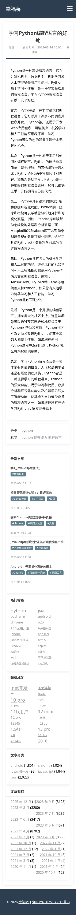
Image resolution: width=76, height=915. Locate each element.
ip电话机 (43, 663)
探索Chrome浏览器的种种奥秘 (31, 517)
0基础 (42, 694)
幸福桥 (13, 8)
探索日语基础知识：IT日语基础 (31, 493)
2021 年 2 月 (49, 866)
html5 (42, 640)
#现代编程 (43, 548)
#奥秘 (51, 523)
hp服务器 (44, 628)
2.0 (13, 735)
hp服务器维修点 (20, 663)
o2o (41, 622)
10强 (41, 700)
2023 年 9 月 (45, 801)
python (27, 430)
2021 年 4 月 (51, 860)
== (12, 694)
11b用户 (19, 711)
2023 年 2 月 (20, 837)
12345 (15, 723)
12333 (41, 717)
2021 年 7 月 (20, 854)
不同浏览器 (45, 657)
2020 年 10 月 (46, 872)
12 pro (16, 717)
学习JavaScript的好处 (25, 468)
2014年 (16, 741)
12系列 (16, 729)
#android (17, 572)
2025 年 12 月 (21, 801)
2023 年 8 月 (20, 807)
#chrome (17, 523)
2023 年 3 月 (45, 837)
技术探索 (16, 646)
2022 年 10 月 (21, 843)
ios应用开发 (20, 771)
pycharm (18, 616)
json (42, 610)
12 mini (45, 711)
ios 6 (13, 657)
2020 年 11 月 (21, 866)
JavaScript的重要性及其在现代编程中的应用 (37, 542)
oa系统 (15, 652)
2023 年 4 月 (20, 831)
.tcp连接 (44, 687)
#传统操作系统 (36, 572)
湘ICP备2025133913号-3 (51, 902)
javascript (45, 771)
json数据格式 (19, 640)
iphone (16, 634)
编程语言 (55, 437)
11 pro (42, 705)
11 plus (15, 705)
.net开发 (19, 688)
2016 (42, 741)
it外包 (41, 652)
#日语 (51, 498)
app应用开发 (20, 628)
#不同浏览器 (35, 523)
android (44, 616)
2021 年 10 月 (50, 854)
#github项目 (19, 498)
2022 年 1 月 (51, 849)
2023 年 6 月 (20, 819)
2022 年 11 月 (50, 843)
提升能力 (40, 437)
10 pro (18, 700)
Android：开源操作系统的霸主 (31, 567)
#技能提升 (18, 474)
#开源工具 (56, 572)
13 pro (44, 729)
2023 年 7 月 (45, 813)
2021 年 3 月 (20, 860)
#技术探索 (37, 498)
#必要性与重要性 (22, 548)
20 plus (42, 735)
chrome (17, 622)
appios (42, 646)
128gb (43, 723)
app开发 (43, 634)
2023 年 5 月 (45, 825)
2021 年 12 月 (21, 849)
